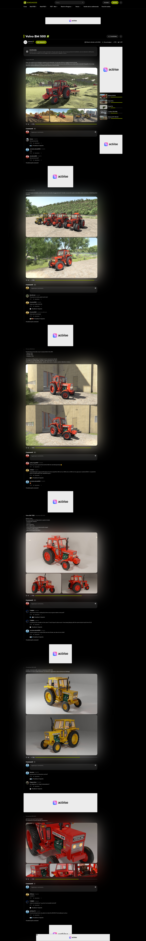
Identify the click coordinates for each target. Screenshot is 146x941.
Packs (77, 6)
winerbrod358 (33, 156)
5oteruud (30, 41)
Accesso (106, 2)
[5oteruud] (25, 42)
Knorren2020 (33, 302)
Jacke (31, 139)
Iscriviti (115, 2)
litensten (32, 772)
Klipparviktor (33, 782)
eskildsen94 (33, 911)
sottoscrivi (42, 42)
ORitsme (32, 894)
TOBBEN (32, 610)
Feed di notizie (106, 6)
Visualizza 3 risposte (38, 145)
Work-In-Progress (66, 6)
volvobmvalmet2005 (35, 149)
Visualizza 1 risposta (37, 308)
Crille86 (32, 469)
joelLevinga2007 (34, 462)
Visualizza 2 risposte (38, 779)
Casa (25, 6)
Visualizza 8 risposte (38, 478)
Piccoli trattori (107, 42)
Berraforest (32, 295)
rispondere (37, 143)
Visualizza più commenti (32, 163)
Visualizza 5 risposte (38, 637)
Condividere (113, 36)
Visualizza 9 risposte (39, 318)
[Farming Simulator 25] (48, 36)
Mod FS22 (43, 6)
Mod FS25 (33, 6)
